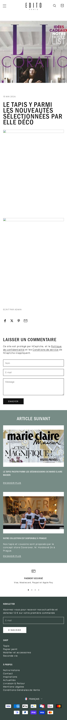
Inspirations (10, 676)
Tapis (6, 645)
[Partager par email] (25, 320)
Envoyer (13, 401)
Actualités (9, 680)
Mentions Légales (13, 686)
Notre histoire (11, 670)
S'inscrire (14, 630)
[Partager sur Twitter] (12, 320)
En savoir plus (12, 483)
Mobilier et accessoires (17, 652)
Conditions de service (45, 349)
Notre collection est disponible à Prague (25, 538)
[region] (33, 577)
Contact (8, 673)
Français (34, 698)
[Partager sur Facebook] (5, 320)
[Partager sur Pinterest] (19, 320)
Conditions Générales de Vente (21, 689)
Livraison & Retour (14, 683)
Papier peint (10, 649)
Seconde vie (10, 655)
